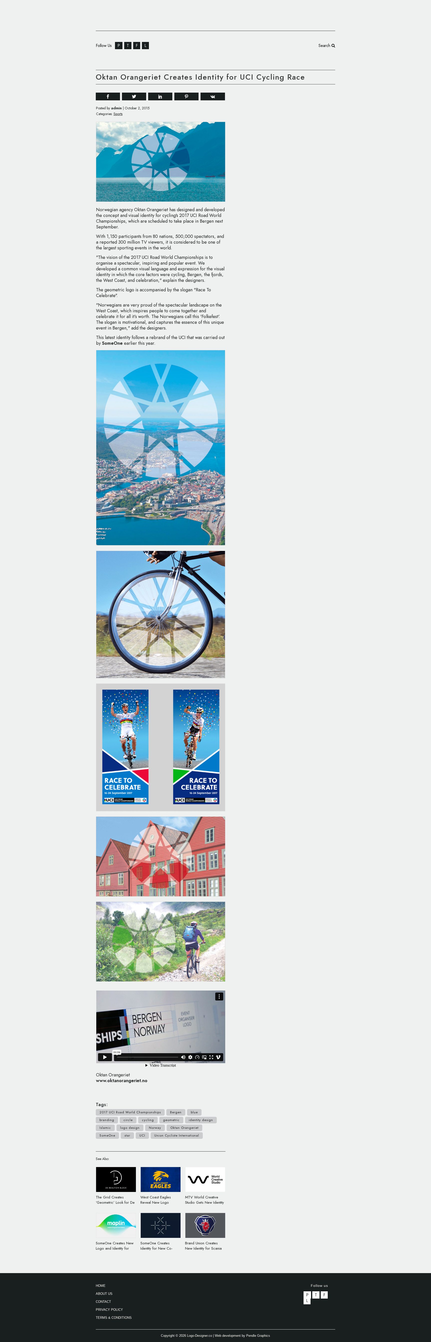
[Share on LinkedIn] (160, 96)
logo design (130, 1127)
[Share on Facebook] (108, 96)
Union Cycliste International (176, 1135)
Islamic (105, 1127)
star (127, 1135)
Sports (117, 113)
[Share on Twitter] (134, 96)
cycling (148, 1120)
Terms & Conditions (114, 1318)
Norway (155, 1127)
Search (325, 45)
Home (101, 1286)
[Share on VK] (213, 96)
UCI (142, 1135)
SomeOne (112, 343)
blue (194, 1112)
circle (128, 1120)
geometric (171, 1120)
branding (107, 1120)
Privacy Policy (109, 1310)
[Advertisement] (297, 164)
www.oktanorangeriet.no (121, 1080)
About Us (104, 1294)
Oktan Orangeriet (184, 1127)
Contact (103, 1302)
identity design (201, 1120)
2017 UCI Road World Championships (130, 1112)
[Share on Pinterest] (186, 96)
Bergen (176, 1112)
